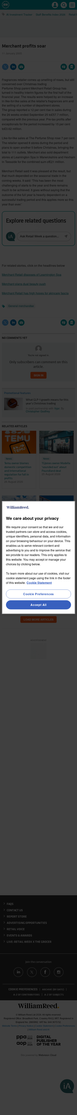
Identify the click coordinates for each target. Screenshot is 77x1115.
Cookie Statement (39, 583)
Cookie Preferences (38, 594)
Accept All (38, 605)
